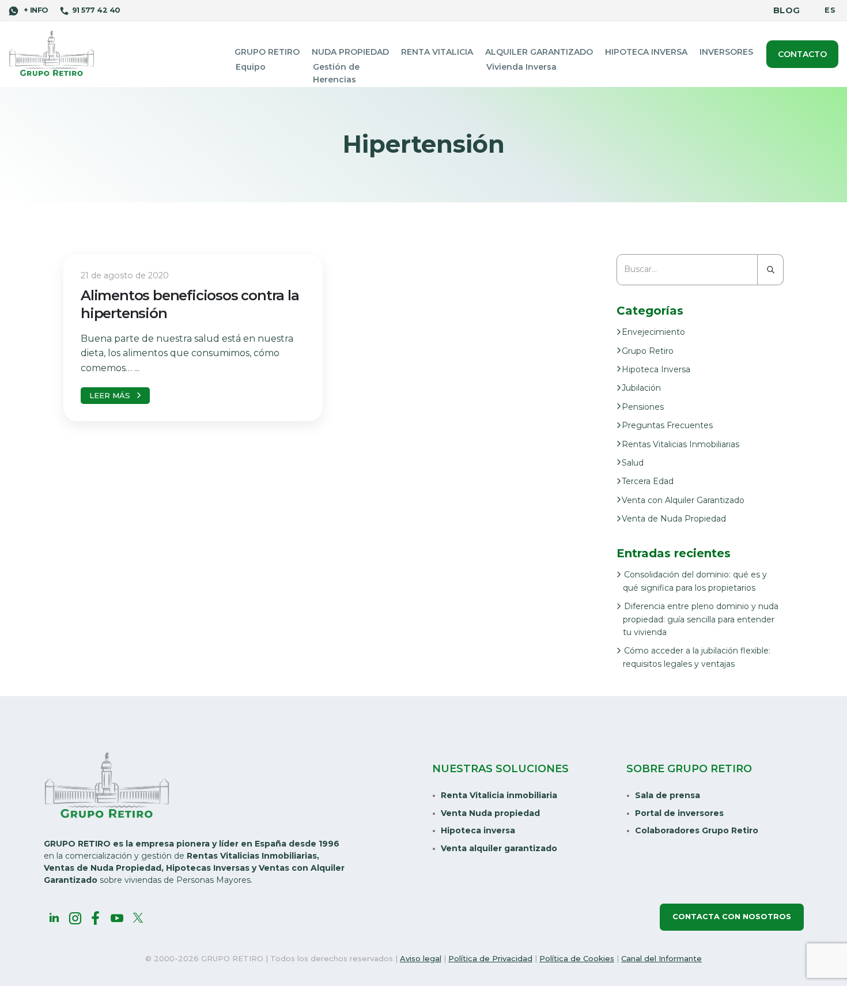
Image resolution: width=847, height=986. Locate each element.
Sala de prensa (667, 795)
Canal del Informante (661, 958)
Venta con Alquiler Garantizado (683, 500)
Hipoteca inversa (478, 830)
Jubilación (641, 388)
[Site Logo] (52, 53)
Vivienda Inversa (521, 67)
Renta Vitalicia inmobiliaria (499, 795)
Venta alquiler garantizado (499, 848)
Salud (633, 463)
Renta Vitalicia (437, 52)
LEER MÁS (109, 395)
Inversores (726, 52)
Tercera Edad (648, 481)
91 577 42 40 (96, 10)
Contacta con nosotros (731, 916)
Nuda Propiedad (350, 52)
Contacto (802, 54)
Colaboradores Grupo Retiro (696, 830)
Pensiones (643, 407)
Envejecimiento (653, 332)
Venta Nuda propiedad (490, 813)
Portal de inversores (679, 813)
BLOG (786, 10)
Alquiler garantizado (539, 52)
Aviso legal (420, 958)
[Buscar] (771, 269)
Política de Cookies (576, 958)
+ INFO (34, 10)
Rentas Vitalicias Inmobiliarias (680, 444)
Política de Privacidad (490, 958)
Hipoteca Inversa (646, 52)
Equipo (251, 67)
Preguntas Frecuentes (667, 425)
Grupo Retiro (267, 52)
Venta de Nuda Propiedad (674, 518)
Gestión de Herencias (336, 73)
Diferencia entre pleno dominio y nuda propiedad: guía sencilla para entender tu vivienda (700, 619)
